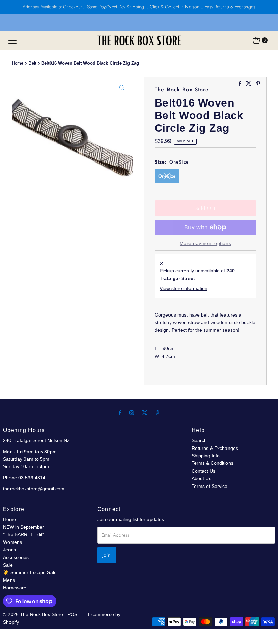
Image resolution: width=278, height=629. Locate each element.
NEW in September (23, 527)
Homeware (14, 587)
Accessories (16, 557)
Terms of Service (209, 486)
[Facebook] (120, 412)
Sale (8, 565)
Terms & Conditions (212, 463)
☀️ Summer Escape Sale (30, 572)
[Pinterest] (157, 412)
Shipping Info (206, 455)
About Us (201, 478)
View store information (183, 288)
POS (72, 614)
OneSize (166, 176)
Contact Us (203, 471)
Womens (12, 542)
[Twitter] (144, 412)
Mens (9, 580)
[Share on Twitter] (249, 84)
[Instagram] (131, 412)
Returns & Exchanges (215, 448)
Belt (32, 63)
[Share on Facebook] (241, 84)
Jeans (9, 549)
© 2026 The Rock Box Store (33, 614)
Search (199, 440)
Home (17, 63)
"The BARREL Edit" (23, 534)
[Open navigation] (12, 40)
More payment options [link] (205, 243)
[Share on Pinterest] (258, 84)
